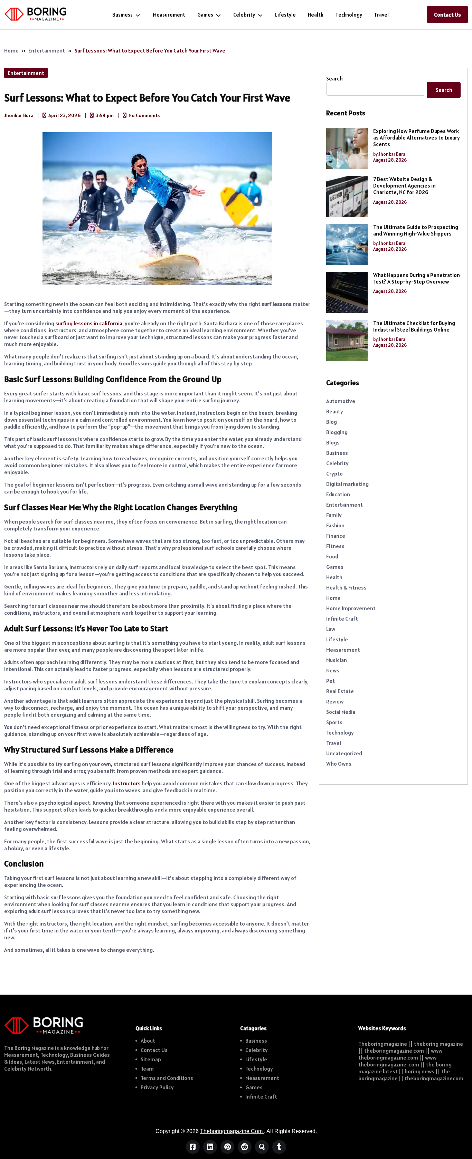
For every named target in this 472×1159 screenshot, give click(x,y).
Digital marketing (347, 483)
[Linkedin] (210, 1147)
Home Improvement (351, 608)
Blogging (337, 432)
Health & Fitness (346, 587)
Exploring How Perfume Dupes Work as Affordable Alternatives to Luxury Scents (416, 137)
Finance (335, 535)
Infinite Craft (342, 618)
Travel (381, 14)
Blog (331, 421)
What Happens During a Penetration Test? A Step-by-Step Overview (416, 278)
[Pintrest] (227, 1147)
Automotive (340, 400)
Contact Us (447, 14)
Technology (349, 14)
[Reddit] (245, 1147)
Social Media (340, 711)
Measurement (169, 14)
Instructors (127, 783)
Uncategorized (344, 753)
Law (330, 628)
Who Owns (338, 763)
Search (334, 78)
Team (147, 1068)
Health (315, 14)
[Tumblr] (279, 1147)
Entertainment (46, 50)
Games (205, 14)
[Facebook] (193, 1147)
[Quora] (262, 1147)
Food (332, 556)
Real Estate (340, 691)
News (332, 670)
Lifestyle (285, 14)
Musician (336, 660)
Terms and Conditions (167, 1077)
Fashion (335, 525)
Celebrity (244, 14)
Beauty (334, 411)
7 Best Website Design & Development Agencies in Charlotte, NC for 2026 (404, 185)
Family (334, 514)
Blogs (333, 442)
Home (11, 50)
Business (122, 14)
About (148, 1040)
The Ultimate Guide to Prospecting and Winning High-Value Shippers (415, 230)
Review (334, 701)
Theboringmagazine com (232, 1131)
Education (338, 494)
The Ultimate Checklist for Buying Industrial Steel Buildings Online (414, 326)
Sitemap (151, 1059)
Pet (330, 680)
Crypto (334, 473)
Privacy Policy (157, 1087)
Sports (334, 722)
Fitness (335, 546)
